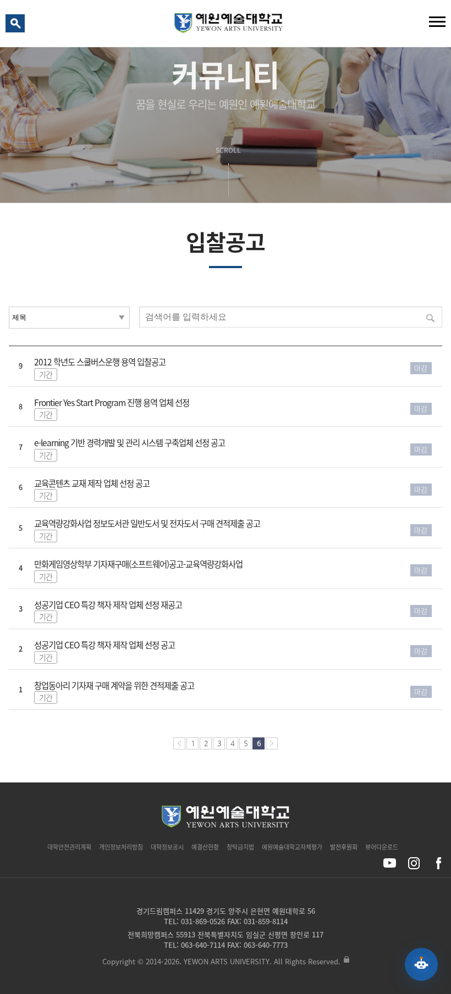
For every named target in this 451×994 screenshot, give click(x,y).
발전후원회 (344, 847)
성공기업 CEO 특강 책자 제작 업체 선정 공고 (104, 644)
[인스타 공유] (414, 863)
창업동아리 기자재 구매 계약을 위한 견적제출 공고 (114, 685)
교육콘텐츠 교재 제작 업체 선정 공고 (92, 483)
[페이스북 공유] (438, 863)
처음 (179, 743)
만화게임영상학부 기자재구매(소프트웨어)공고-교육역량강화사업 (138, 564)
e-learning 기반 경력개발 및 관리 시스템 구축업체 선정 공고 (129, 442)
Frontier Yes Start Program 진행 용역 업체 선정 (111, 402)
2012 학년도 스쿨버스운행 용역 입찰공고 (100, 362)
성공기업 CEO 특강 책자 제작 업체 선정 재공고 (108, 604)
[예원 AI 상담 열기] (421, 964)
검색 (17, 25)
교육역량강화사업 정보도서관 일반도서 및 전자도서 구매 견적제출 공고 (147, 523)
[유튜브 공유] (390, 863)
